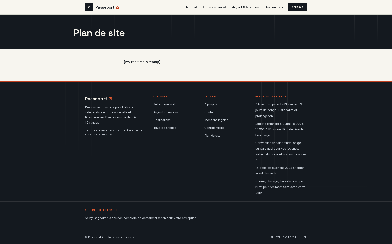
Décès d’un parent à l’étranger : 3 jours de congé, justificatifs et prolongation (278, 110)
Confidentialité (214, 128)
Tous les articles (164, 128)
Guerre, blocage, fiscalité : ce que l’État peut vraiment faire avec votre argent (280, 186)
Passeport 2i (96, 237)
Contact (297, 7)
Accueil (191, 7)
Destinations (274, 7)
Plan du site (212, 135)
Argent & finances (245, 7)
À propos (210, 104)
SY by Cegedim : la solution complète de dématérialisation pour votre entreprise (140, 218)
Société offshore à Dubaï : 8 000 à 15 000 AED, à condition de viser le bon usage (279, 129)
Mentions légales (216, 120)
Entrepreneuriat (214, 7)
